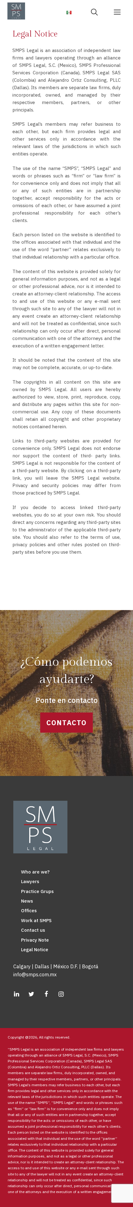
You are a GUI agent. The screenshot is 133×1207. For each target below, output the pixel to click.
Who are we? (35, 872)
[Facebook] (46, 994)
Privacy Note (35, 940)
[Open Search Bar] (96, 11)
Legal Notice (34, 949)
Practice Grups (37, 891)
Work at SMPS (36, 920)
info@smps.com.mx (35, 974)
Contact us (33, 930)
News (27, 901)
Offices (29, 910)
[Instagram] (61, 994)
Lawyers (30, 881)
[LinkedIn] (16, 994)
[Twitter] (31, 994)
